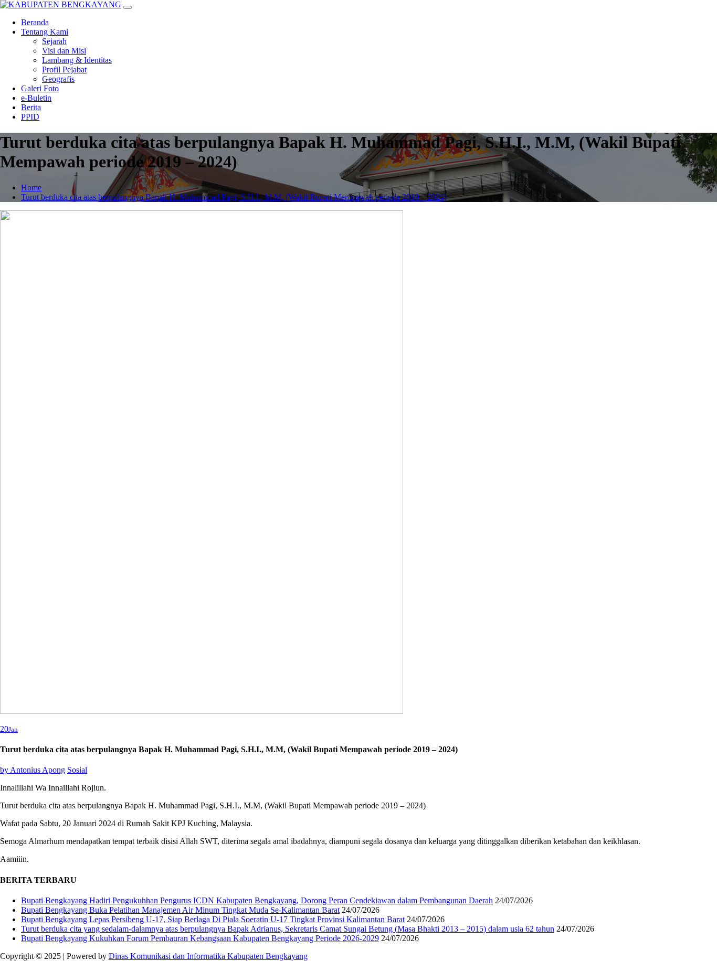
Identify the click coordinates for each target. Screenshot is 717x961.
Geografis (58, 78)
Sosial (77, 769)
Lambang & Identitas (77, 60)
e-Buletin (36, 97)
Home (31, 187)
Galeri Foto (40, 88)
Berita (31, 107)
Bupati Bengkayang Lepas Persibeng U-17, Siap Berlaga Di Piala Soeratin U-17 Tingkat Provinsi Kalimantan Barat (213, 919)
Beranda (35, 22)
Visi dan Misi (64, 50)
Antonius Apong (32, 769)
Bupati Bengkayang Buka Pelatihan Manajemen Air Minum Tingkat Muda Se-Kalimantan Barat (180, 909)
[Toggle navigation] (127, 7)
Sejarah (54, 41)
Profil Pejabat (64, 69)
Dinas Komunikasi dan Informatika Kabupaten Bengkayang (208, 956)
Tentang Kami (44, 31)
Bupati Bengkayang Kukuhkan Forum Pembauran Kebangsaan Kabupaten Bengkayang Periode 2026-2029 (200, 938)
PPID (30, 116)
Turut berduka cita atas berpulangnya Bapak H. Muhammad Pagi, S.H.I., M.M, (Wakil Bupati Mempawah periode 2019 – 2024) (234, 197)
